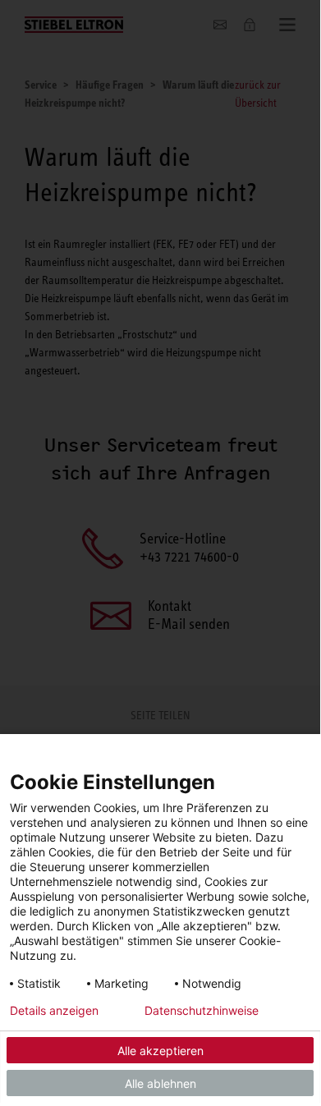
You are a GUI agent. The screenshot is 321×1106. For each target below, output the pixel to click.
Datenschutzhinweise (201, 1010)
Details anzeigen (54, 1010)
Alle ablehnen (160, 1083)
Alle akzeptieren (160, 1051)
